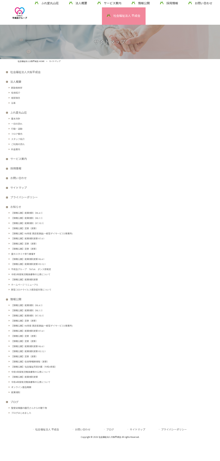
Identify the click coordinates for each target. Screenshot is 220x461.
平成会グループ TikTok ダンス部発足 (31, 269)
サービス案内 (18, 159)
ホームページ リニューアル (24, 284)
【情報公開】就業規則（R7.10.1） (28, 223)
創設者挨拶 (16, 88)
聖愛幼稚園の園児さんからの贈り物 (29, 408)
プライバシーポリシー (24, 197)
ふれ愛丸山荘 (18, 112)
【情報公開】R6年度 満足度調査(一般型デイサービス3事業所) (42, 233)
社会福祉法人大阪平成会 (25, 72)
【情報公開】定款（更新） (24, 228)
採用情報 (15, 168)
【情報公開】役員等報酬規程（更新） (30, 361)
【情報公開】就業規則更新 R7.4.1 (27, 238)
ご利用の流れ (18, 144)
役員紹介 (15, 93)
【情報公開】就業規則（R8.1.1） (27, 218)
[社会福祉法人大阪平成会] (20, 18)
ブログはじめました (21, 413)
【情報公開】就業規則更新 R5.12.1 (28, 264)
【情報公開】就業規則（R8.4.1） (27, 213)
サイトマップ (18, 187)
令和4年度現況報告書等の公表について (30, 382)
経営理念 (15, 98)
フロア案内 (16, 134)
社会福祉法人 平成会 (47, 429)
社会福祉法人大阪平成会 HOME (31, 61)
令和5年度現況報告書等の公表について (30, 274)
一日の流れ (16, 124)
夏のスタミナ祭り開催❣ (23, 254)
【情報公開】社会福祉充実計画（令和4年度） (34, 367)
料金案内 (15, 149)
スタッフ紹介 (18, 139)
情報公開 (15, 299)
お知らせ (15, 207)
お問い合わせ (18, 178)
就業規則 (15, 392)
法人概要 (15, 81)
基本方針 (15, 118)
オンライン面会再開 (21, 387)
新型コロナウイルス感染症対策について (31, 289)
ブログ (14, 402)
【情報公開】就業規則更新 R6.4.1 (27, 259)
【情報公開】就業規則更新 (24, 279)
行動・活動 (16, 129)
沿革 (13, 103)
